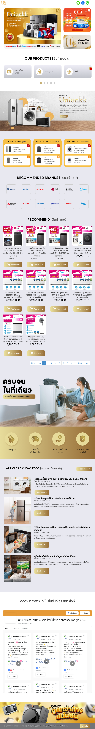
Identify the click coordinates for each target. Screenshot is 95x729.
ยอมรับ (85, 726)
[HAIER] (26, 189)
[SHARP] (26, 203)
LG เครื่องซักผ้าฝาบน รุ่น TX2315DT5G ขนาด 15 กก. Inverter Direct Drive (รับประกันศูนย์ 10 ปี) (36, 252)
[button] (8, 28)
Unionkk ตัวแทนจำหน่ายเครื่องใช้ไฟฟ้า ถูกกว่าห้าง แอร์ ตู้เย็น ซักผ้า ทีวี (52, 620)
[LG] (55, 189)
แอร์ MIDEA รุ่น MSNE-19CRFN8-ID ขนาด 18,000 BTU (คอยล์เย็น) (82, 295)
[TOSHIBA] (69, 203)
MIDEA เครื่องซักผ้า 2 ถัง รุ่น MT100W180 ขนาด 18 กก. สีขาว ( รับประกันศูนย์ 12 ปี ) (13, 340)
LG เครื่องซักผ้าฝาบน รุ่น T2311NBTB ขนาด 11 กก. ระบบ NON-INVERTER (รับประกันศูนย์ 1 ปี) (59, 252)
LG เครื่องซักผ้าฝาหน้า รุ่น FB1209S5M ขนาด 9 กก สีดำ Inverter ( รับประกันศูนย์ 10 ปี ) (82, 252)
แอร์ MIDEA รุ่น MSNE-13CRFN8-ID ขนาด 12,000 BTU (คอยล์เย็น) (36, 295)
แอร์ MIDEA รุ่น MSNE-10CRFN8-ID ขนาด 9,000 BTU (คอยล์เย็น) (59, 295)
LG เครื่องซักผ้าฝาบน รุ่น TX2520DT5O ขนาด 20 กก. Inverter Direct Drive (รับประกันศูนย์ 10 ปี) (13, 252)
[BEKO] (83, 203)
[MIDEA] (83, 189)
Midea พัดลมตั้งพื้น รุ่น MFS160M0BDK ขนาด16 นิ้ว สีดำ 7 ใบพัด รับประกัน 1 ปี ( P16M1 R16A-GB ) (36, 340)
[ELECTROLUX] (11, 189)
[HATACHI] (40, 189)
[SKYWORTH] (40, 203)
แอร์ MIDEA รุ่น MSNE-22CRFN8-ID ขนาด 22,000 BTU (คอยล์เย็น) (13, 295)
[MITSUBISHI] (11, 203)
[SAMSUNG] (55, 203)
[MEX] (69, 189)
